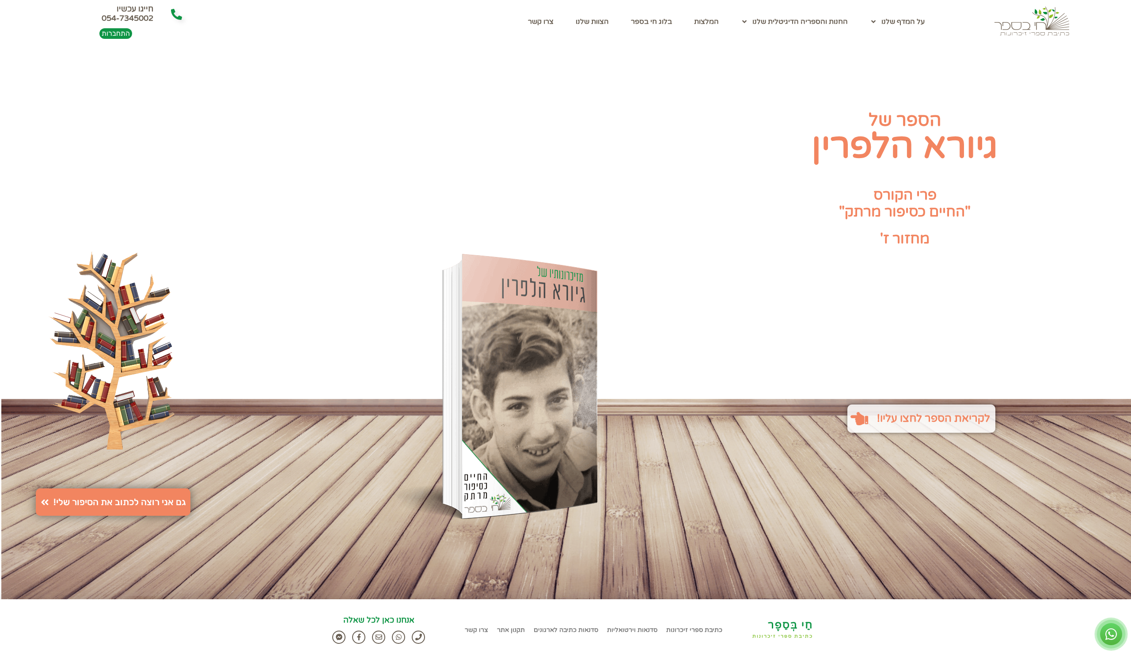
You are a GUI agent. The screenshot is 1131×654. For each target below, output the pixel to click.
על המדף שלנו (903, 21)
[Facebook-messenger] (338, 637)
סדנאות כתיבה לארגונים (566, 630)
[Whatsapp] (398, 637)
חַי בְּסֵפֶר (790, 625)
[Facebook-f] (358, 637)
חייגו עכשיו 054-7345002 (127, 13)
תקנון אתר (511, 630)
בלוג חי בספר (651, 21)
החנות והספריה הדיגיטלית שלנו (800, 21)
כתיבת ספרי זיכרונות (782, 636)
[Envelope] (378, 637)
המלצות (706, 21)
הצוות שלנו (592, 21)
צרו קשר (541, 21)
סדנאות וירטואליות (632, 630)
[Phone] (418, 637)
